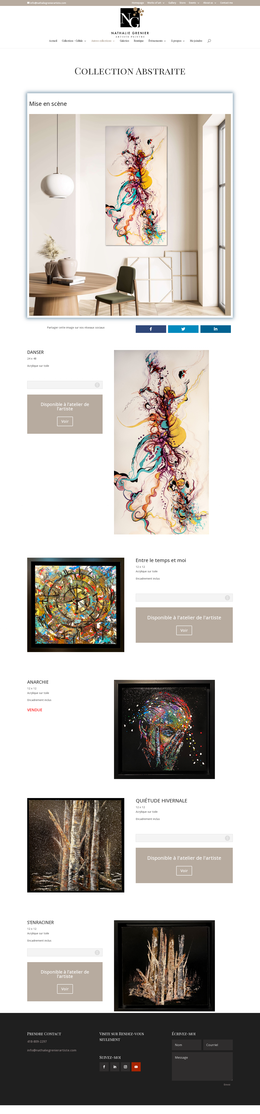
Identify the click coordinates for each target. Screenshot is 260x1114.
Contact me (226, 3)
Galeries (124, 41)
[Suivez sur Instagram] (125, 1066)
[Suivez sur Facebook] (104, 1066)
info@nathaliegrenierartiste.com (51, 1050)
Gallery (172, 3)
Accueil (53, 41)
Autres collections (101, 41)
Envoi (227, 1084)
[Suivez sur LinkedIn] (114, 1066)
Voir (65, 421)
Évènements (155, 41)
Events (192, 3)
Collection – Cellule (72, 41)
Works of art (154, 3)
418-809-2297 (37, 1041)
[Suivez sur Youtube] (136, 1066)
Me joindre (196, 41)
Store (182, 3)
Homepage (138, 3)
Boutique (139, 41)
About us (208, 3)
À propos (176, 41)
